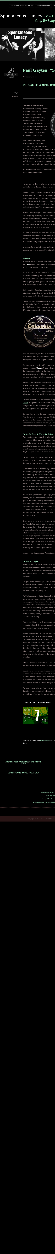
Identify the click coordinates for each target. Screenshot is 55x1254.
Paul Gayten (45, 740)
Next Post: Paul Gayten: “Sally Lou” (23, 773)
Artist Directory (43, 6)
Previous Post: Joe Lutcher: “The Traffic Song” (23, 763)
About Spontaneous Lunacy (21, 6)
